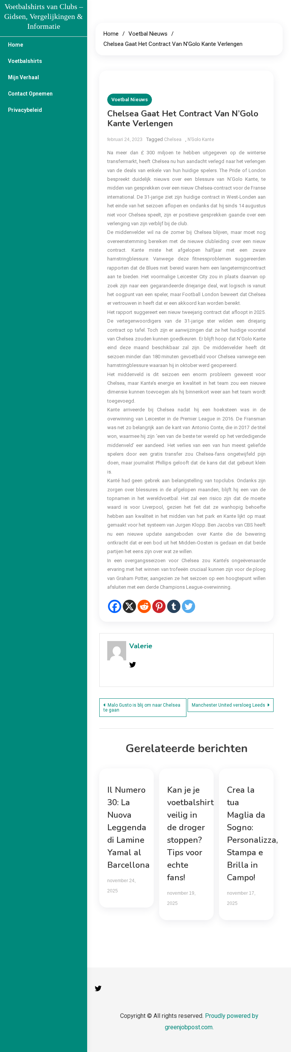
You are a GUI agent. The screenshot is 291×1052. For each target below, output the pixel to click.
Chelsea (172, 139)
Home (15, 45)
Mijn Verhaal (23, 77)
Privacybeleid (25, 110)
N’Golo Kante (201, 139)
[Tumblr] (173, 606)
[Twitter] (188, 606)
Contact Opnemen (30, 94)
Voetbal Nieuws (129, 99)
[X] (129, 606)
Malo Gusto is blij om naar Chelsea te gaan (141, 707)
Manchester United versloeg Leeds (228, 705)
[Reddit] (144, 606)
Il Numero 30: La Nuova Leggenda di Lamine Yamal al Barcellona (128, 827)
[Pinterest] (159, 606)
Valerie (140, 646)
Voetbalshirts (25, 61)
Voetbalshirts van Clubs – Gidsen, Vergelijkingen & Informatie (43, 16)
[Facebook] (114, 606)
